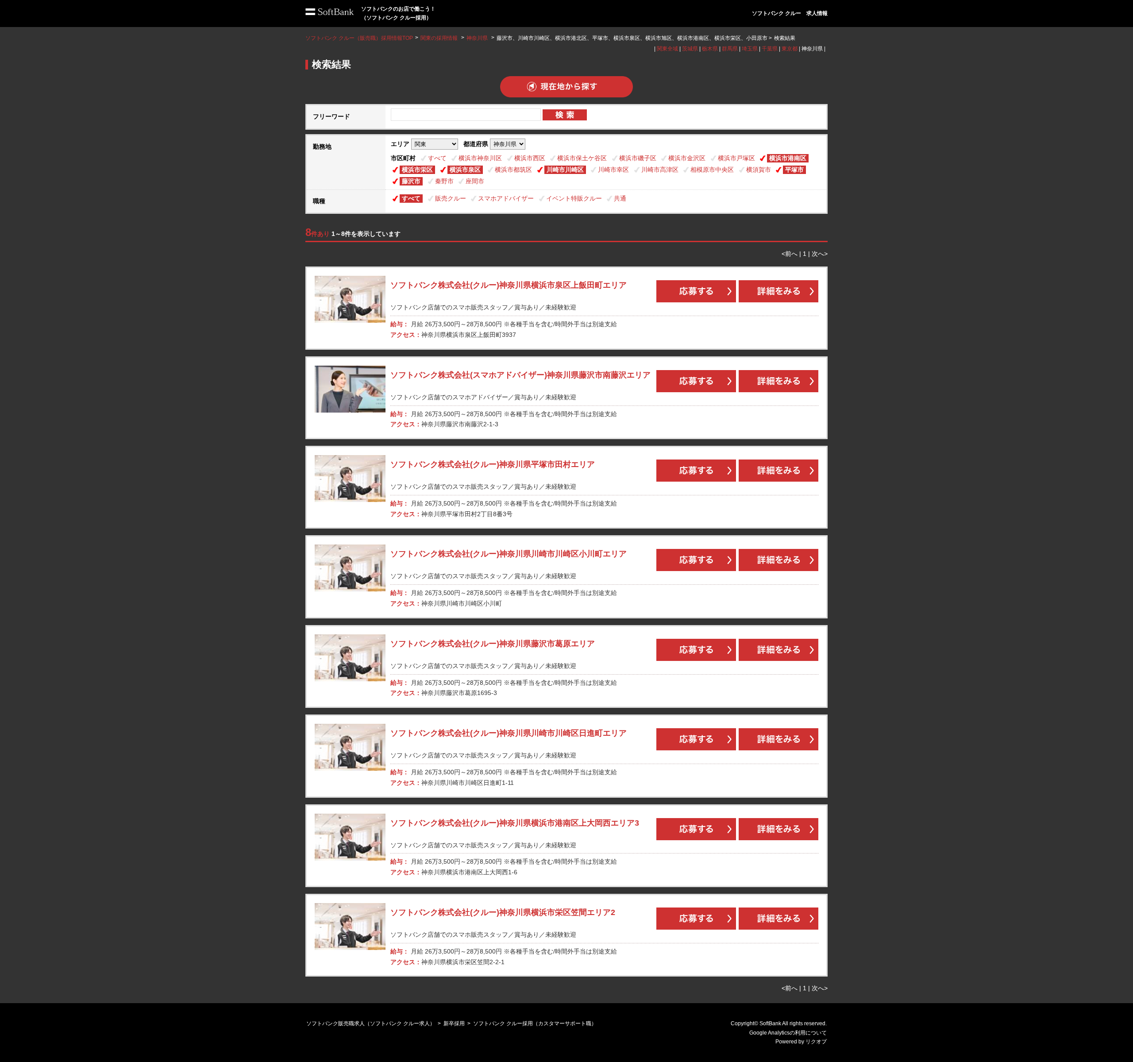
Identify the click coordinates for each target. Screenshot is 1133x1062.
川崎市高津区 (659, 169)
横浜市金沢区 (686, 158)
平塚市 (794, 169)
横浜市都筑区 (513, 169)
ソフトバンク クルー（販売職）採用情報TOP (359, 38)
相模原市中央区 (712, 169)
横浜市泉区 (465, 169)
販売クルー (450, 198)
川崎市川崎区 (565, 169)
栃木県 (710, 49)
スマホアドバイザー (506, 198)
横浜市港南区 (787, 158)
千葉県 (770, 49)
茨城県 (690, 49)
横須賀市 (758, 169)
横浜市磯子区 (637, 158)
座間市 (475, 181)
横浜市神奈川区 (480, 158)
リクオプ (816, 1042)
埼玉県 (750, 49)
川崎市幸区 (613, 169)
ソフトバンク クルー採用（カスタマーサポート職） (535, 1023)
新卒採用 (454, 1023)
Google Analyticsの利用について (788, 1033)
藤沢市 (411, 181)
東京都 (790, 49)
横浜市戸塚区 (736, 158)
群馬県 (730, 49)
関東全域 (667, 49)
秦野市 (444, 181)
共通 (620, 198)
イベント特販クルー (574, 198)
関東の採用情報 (439, 38)
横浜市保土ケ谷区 (582, 158)
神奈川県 (477, 38)
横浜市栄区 (417, 169)
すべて (437, 158)
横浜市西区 (529, 158)
